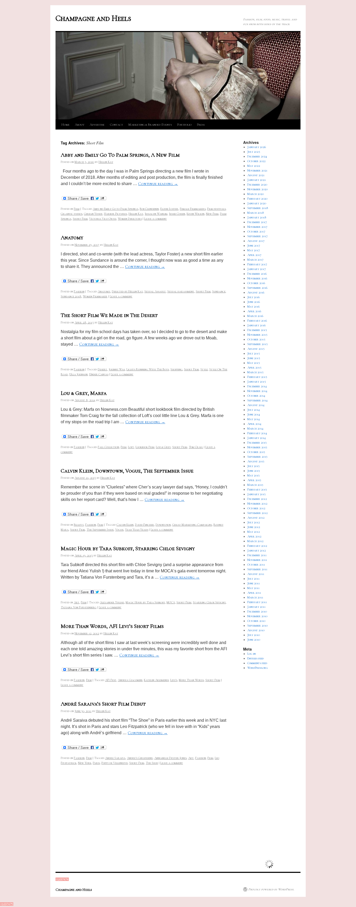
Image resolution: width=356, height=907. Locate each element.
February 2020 (257, 198)
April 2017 (254, 255)
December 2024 (257, 156)
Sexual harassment (180, 291)
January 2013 (256, 494)
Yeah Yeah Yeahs (136, 529)
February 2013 (257, 489)
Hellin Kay (106, 162)
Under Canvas (98, 374)
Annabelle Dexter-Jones (170, 758)
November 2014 (257, 391)
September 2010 (257, 625)
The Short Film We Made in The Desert (109, 315)
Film (76, 209)
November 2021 (257, 170)
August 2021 (256, 175)
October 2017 (256, 231)
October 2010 (256, 621)
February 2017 (257, 264)
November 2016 (257, 278)
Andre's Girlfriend (140, 758)
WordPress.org (257, 668)
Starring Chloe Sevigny (209, 602)
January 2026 (256, 147)
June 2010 (253, 639)
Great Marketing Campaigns (192, 524)
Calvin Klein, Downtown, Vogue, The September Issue (127, 471)
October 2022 (256, 161)
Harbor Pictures (115, 214)
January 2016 (256, 325)
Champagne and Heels (93, 18)
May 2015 (253, 363)
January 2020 (256, 203)
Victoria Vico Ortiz (102, 218)
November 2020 (257, 189)
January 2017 (256, 269)
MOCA (171, 602)
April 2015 (254, 367)
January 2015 (256, 381)
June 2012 (253, 527)
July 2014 (253, 410)
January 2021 (256, 180)
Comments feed (257, 663)
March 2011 (255, 597)
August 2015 (256, 349)
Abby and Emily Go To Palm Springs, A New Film (120, 155)
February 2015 (257, 377)
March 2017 (255, 259)
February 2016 (257, 320)
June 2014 (253, 414)
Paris (96, 763)
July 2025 (253, 152)
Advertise (97, 124)
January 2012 (256, 550)
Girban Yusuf (93, 214)
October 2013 (256, 452)
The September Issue (100, 529)
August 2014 (256, 405)
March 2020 (255, 194)
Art (76, 602)
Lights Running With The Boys (147, 369)
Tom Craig (196, 447)
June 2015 (253, 358)
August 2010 (256, 630)
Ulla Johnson (78, 374)
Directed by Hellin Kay (127, 291)
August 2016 (255, 292)
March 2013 (255, 485)
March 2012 (255, 541)
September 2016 (257, 288)
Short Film (80, 218)
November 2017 (257, 227)
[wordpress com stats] (62, 880)
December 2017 (257, 222)
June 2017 (253, 245)
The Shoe (152, 763)
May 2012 (253, 532)
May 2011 (253, 588)
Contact (116, 124)
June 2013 (253, 471)
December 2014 (257, 386)
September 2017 (257, 236)
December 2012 (257, 499)
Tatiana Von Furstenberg (78, 607)
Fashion (79, 291)
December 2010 (257, 611)
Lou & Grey (163, 447)
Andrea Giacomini (130, 680)
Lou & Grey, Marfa (84, 393)
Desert (102, 369)
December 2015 (257, 330)
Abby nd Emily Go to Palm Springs (115, 209)
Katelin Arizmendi (156, 680)
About (79, 124)
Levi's (173, 680)
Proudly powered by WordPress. (271, 889)
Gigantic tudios (71, 214)
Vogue (119, 529)
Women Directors (130, 218)
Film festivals (216, 209)
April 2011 (254, 593)
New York (84, 763)
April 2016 (254, 311)
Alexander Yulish (112, 602)
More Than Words (191, 680)
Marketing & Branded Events (150, 124)
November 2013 (257, 447)
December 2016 (257, 273)
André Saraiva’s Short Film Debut (103, 704)
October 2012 (256, 508)
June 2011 (253, 583)
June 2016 (253, 302)
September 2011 (257, 569)
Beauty (79, 524)
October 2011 (256, 564)
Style (204, 369)
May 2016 (253, 306)
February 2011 (257, 602)
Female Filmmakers (193, 209)
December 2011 (257, 555)
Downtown (163, 524)
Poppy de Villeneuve (114, 763)
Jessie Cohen (177, 214)
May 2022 (253, 166)
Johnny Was (117, 369)
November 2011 (257, 560)
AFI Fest (110, 680)
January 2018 (256, 217)
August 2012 (256, 517)
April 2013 (254, 480)
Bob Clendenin (149, 209)
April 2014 (254, 424)
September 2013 (257, 456)
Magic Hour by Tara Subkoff (145, 602)
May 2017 (253, 250)
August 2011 (255, 574)
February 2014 (257, 433)
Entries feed (255, 658)
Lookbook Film (145, 447)
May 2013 (253, 475)
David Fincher (144, 524)
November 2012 (257, 503)
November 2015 (257, 334)
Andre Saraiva (115, 758)
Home (65, 124)
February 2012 (257, 546)
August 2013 (255, 461)
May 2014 (253, 419)
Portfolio (184, 124)
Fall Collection (108, 447)
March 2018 (255, 213)
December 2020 (257, 184)
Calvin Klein (124, 524)
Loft (131, 447)
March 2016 (255, 316)
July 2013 (253, 466)
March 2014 (255, 428)
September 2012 (257, 513)
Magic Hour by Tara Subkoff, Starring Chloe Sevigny (128, 548)
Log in (251, 653)
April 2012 (254, 536)
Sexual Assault (155, 291)
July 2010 (253, 635)
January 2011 (256, 607)
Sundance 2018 (71, 296)
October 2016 (256, 283)
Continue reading (158, 183)
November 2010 (257, 616)
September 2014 (257, 400)
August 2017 (256, 241)
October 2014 (256, 395)
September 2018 (257, 208)
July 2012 (253, 522)
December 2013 (257, 442)
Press (201, 124)
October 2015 (256, 339)
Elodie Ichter (169, 209)
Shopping (176, 369)
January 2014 (256, 438)
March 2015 (255, 372)
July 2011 (253, 578)
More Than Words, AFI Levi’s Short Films (112, 626)
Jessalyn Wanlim (156, 214)
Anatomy (72, 237)
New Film (212, 214)
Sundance (218, 291)
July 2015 (253, 353)
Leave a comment (155, 218)
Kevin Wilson (195, 214)
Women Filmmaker (95, 296)
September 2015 (257, 344)
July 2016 (253, 297)
